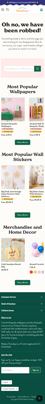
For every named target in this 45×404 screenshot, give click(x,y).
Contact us (35, 396)
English (5, 382)
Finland (9, 389)
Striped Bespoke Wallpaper (9, 125)
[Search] (37, 69)
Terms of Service (23, 396)
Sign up (36, 370)
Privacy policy (11, 396)
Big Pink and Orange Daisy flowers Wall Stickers (11, 194)
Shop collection (22, 142)
